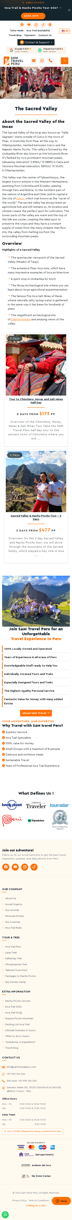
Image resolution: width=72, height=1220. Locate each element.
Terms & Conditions (38, 1201)
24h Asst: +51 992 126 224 (22, 1080)
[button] (64, 60)
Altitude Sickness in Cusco (20, 1030)
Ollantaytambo (20, 319)
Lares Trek (11, 952)
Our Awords (12, 910)
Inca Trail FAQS (13, 1012)
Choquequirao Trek (16, 964)
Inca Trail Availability (38, 31)
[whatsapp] (5, 1214)
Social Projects (13, 904)
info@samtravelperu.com (21, 1067)
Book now (31, 16)
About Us (10, 898)
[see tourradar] (60, 805)
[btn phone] (50, 61)
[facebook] (22, 25)
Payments (29, 35)
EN (67, 31)
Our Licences (12, 922)
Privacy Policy (19, 1201)
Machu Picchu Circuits (17, 1001)
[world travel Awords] (60, 820)
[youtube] (29, 25)
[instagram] (36, 25)
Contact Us (45, 35)
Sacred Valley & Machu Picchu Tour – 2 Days (36, 517)
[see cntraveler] (12, 804)
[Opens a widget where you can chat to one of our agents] (61, 1201)
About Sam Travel (34, 713)
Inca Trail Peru (13, 946)
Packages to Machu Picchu (20, 976)
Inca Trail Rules (13, 927)
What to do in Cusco (17, 1036)
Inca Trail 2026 (13, 1006)
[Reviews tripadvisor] (36, 820)
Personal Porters (14, 916)
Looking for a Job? (36, 1206)
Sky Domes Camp (15, 982)
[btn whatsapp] (42, 61)
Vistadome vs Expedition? (20, 1042)
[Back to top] (66, 1210)
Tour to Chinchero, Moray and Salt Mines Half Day (36, 401)
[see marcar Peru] (12, 820)
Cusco (20, 198)
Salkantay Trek (13, 958)
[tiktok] (43, 25)
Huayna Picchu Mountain (19, 1018)
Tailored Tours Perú (16, 970)
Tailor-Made (16, 31)
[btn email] (34, 61)
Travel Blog (15, 35)
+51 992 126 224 (16, 1074)
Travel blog (11, 1048)
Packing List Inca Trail (17, 1024)
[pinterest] (50, 25)
